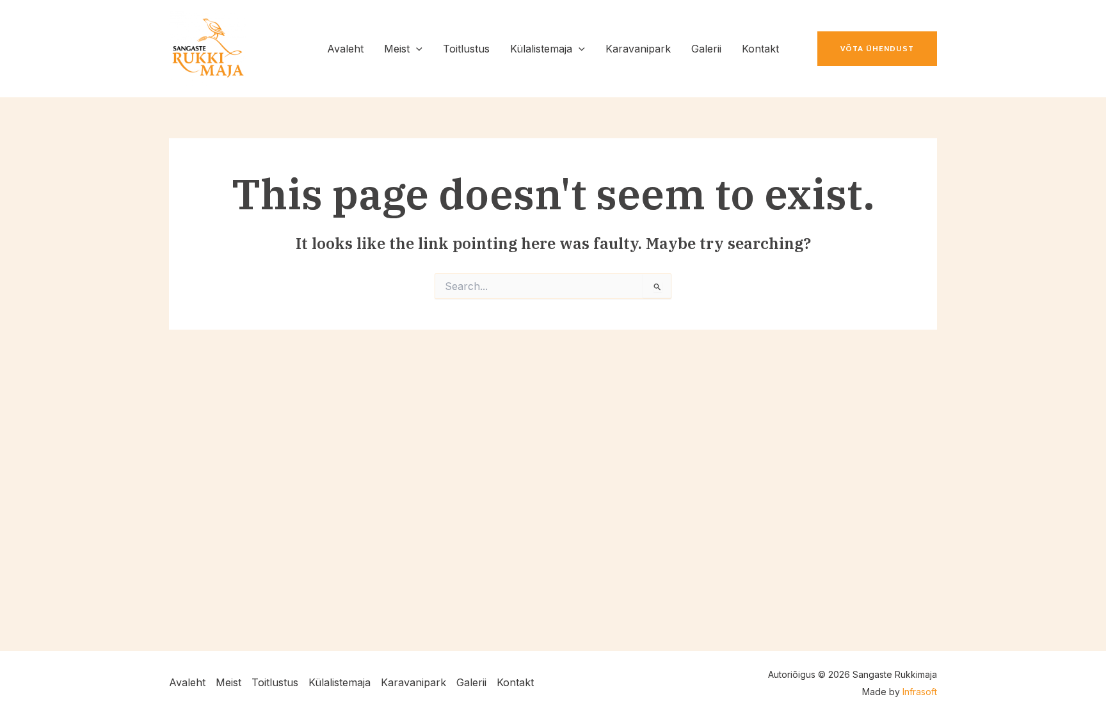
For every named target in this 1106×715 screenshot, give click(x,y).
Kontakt (515, 682)
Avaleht (187, 682)
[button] (403, 49)
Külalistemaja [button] (340, 682)
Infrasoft (919, 691)
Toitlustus (275, 682)
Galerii (471, 682)
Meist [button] (228, 682)
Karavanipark (413, 682)
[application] (416, 49)
